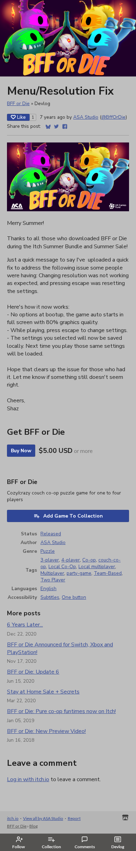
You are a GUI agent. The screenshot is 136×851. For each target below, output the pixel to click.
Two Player (52, 580)
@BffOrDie (113, 117)
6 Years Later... (25, 625)
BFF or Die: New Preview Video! (46, 731)
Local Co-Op (62, 566)
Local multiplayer (96, 566)
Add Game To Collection (73, 516)
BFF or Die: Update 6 (33, 672)
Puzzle (47, 551)
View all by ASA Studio (43, 818)
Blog (33, 826)
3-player (49, 560)
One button (74, 597)
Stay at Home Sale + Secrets (43, 692)
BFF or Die (18, 103)
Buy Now (21, 450)
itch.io (12, 818)
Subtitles (49, 597)
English (48, 588)
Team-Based (108, 573)
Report (74, 818)
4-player (70, 560)
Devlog (117, 846)
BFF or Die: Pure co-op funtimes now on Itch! (61, 711)
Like (21, 117)
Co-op (89, 560)
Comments (85, 846)
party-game (79, 573)
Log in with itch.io (28, 779)
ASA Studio (85, 117)
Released (50, 533)
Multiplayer (52, 573)
